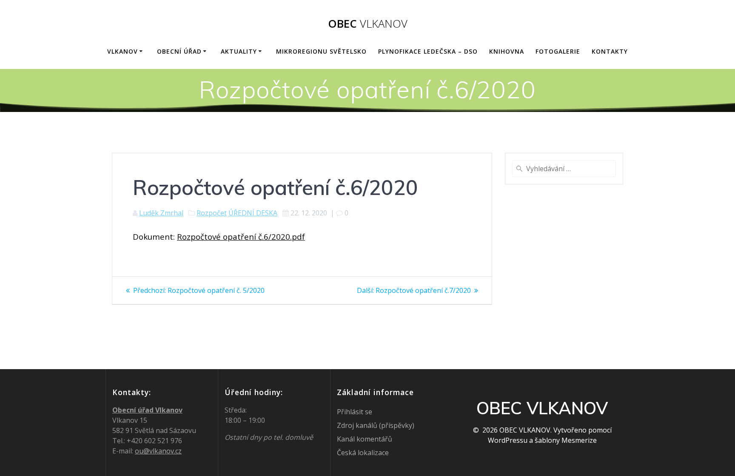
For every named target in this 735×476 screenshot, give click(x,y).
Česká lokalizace (363, 452)
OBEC (367, 23)
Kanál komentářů (364, 439)
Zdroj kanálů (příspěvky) (375, 425)
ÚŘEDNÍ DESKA (252, 213)
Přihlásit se (354, 411)
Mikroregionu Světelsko (321, 51)
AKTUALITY (239, 51)
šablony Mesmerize (566, 440)
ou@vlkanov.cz (158, 451)
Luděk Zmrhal (161, 213)
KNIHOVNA (506, 51)
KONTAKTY (610, 51)
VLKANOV (122, 51)
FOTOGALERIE (558, 51)
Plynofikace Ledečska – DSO (428, 51)
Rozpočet (212, 213)
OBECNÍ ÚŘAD (179, 51)
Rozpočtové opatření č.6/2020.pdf (241, 236)
